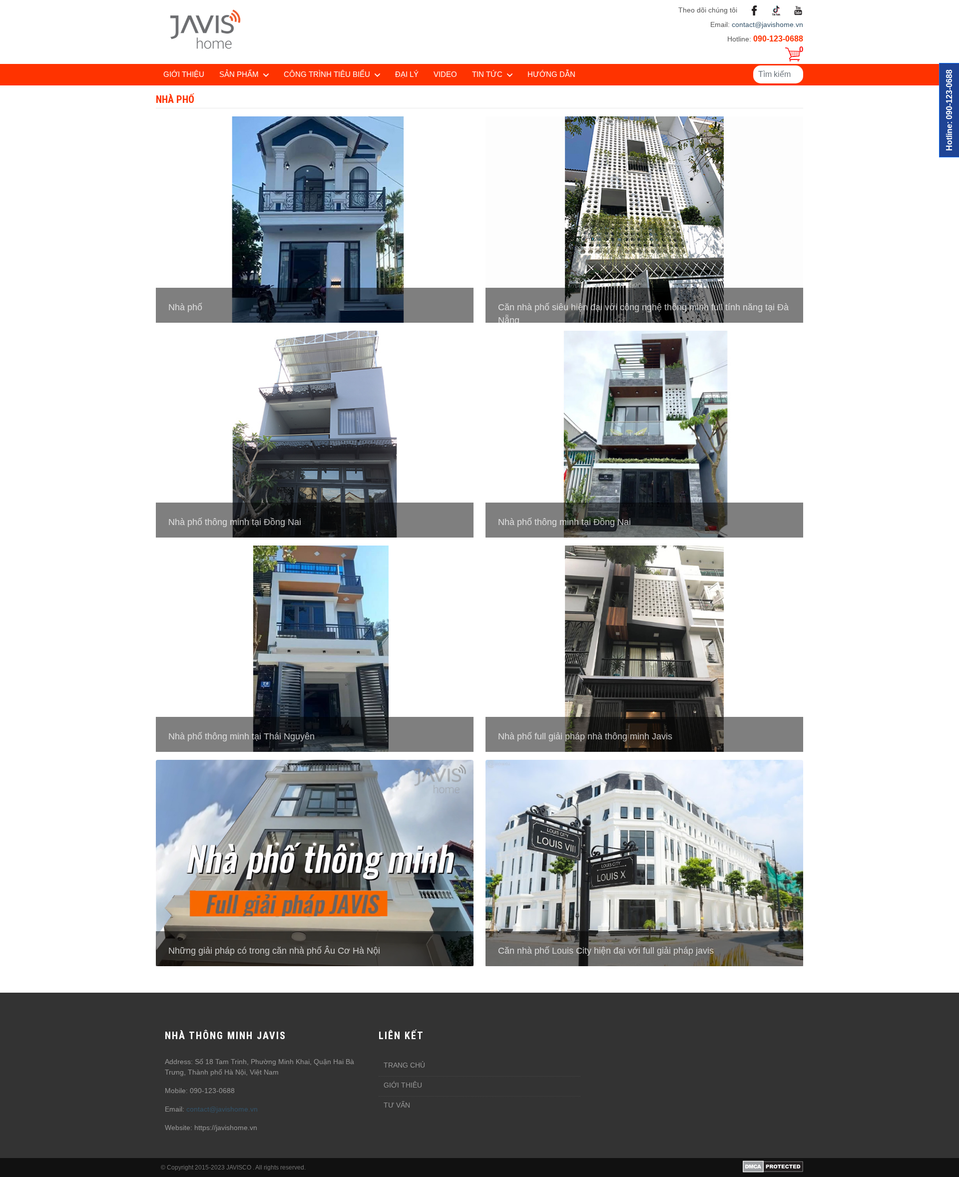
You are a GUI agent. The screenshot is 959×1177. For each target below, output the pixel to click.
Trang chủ (404, 1065)
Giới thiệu (183, 74)
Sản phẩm (239, 74)
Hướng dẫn (551, 74)
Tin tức (487, 74)
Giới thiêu (403, 1085)
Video (445, 74)
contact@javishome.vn (767, 24)
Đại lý (407, 74)
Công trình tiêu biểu (327, 74)
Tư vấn (397, 1105)
